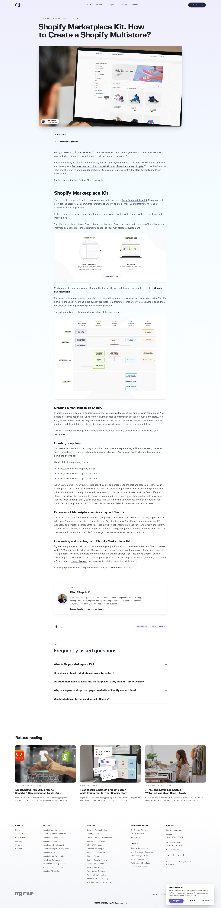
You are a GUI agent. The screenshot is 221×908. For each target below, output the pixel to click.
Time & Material (137, 834)
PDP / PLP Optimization (96, 875)
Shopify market (77, 152)
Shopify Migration (49, 841)
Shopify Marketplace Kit (68, 141)
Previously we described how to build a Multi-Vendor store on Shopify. (108, 166)
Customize (205, 901)
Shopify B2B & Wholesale (53, 856)
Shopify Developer (138, 848)
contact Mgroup (79, 561)
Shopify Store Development (53, 830)
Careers (124, 5)
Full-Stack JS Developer (140, 863)
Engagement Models (140, 825)
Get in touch (196, 5)
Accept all (176, 901)
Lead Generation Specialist (142, 852)
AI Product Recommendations (99, 882)
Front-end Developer (139, 867)
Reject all (191, 901)
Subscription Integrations (97, 849)
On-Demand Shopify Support (54, 864)
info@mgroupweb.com (175, 830)
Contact (134, 5)
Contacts (170, 825)
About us (87, 5)
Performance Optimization (97, 871)
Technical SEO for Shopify (97, 879)
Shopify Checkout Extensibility (99, 837)
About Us (19, 834)
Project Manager (137, 859)
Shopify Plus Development (53, 837)
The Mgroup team (150, 517)
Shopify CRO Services (51, 852)
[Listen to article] (56, 626)
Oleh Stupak (51, 120)
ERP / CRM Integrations (96, 845)
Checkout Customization (97, 830)
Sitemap (155, 894)
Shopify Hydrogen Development (55, 849)
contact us (59, 434)
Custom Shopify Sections (97, 860)
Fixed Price (135, 837)
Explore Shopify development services (86, 609)
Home (17, 830)
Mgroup (58, 546)
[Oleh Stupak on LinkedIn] (89, 592)
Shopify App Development (53, 845)
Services (98, 5)
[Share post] (62, 626)
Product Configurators (96, 852)
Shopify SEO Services (51, 871)
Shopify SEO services (112, 567)
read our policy (192, 895)
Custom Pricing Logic (95, 856)
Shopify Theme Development (54, 834)
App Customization (94, 867)
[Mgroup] (24, 894)
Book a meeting (172, 850)
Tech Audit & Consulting (52, 867)
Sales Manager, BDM (139, 856)
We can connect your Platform (125, 553)
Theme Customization (95, 864)
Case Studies (20, 837)
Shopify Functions (94, 834)
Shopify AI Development (52, 860)
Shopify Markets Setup (96, 841)
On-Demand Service (139, 830)
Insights (111, 5)
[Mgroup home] (17, 5)
